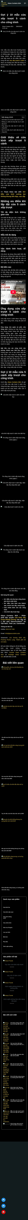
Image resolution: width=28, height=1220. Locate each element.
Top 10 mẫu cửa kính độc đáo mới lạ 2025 (13, 813)
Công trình (9, 1210)
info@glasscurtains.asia (12, 633)
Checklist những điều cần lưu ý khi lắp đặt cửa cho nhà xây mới (17, 1023)
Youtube (22, 1207)
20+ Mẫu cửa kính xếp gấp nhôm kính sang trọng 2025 (17, 1100)
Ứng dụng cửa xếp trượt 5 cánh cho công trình (13, 127)
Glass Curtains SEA (14, 3)
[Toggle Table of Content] (22, 117)
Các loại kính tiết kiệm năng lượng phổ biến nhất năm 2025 (17, 1044)
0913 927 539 (10, 629)
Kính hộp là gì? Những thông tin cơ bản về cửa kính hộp (16, 1088)
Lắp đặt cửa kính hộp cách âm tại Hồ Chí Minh (17, 1034)
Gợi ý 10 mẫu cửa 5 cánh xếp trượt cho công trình (13, 131)
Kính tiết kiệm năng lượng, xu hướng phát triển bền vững (17, 1077)
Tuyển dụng (10, 1216)
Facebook (23, 1205)
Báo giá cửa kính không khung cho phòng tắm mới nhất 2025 (17, 1064)
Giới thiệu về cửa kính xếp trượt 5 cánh (12, 119)
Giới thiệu (9, 1205)
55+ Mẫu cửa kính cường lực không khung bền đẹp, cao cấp (13, 194)
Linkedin (22, 1210)
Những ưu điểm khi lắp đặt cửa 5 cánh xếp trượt (13, 123)
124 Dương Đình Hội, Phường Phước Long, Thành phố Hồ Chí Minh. (13, 640)
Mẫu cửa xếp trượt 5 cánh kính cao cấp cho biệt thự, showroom (17, 1111)
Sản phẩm (9, 1207)
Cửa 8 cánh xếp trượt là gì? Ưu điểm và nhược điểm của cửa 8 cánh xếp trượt (17, 1124)
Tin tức (8, 1213)
